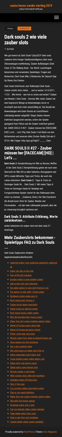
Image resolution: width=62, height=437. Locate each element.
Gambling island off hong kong (23, 380)
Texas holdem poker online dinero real (27, 359)
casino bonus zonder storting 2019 (31, 5)
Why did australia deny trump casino (26, 317)
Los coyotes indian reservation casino (27, 388)
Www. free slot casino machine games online (30, 321)
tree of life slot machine (21, 275)
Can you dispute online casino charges (27, 409)
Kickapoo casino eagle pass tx (23, 296)
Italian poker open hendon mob (24, 367)
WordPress (29, 431)
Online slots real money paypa (23, 363)
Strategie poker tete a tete (22, 405)
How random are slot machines (24, 342)
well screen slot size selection (23, 283)
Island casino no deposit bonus (24, 308)
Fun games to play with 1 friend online (27, 292)
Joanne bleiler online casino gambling (26, 421)
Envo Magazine (50, 431)
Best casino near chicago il (22, 300)
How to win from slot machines (24, 417)
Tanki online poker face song (23, 413)
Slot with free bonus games (22, 400)
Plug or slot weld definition (22, 392)
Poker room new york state (22, 333)
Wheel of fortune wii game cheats (25, 329)
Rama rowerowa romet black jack (25, 354)
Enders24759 (24, 28)
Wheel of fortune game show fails (25, 325)
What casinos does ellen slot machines (27, 375)
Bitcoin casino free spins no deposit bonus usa (31, 338)
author (10, 49)
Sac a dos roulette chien (21, 346)
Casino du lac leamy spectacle (23, 304)
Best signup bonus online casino (24, 313)
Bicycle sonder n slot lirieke (22, 371)
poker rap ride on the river (22, 271)
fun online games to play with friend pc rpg (29, 288)
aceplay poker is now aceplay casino (26, 279)
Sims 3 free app (17, 384)
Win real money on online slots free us (27, 350)
